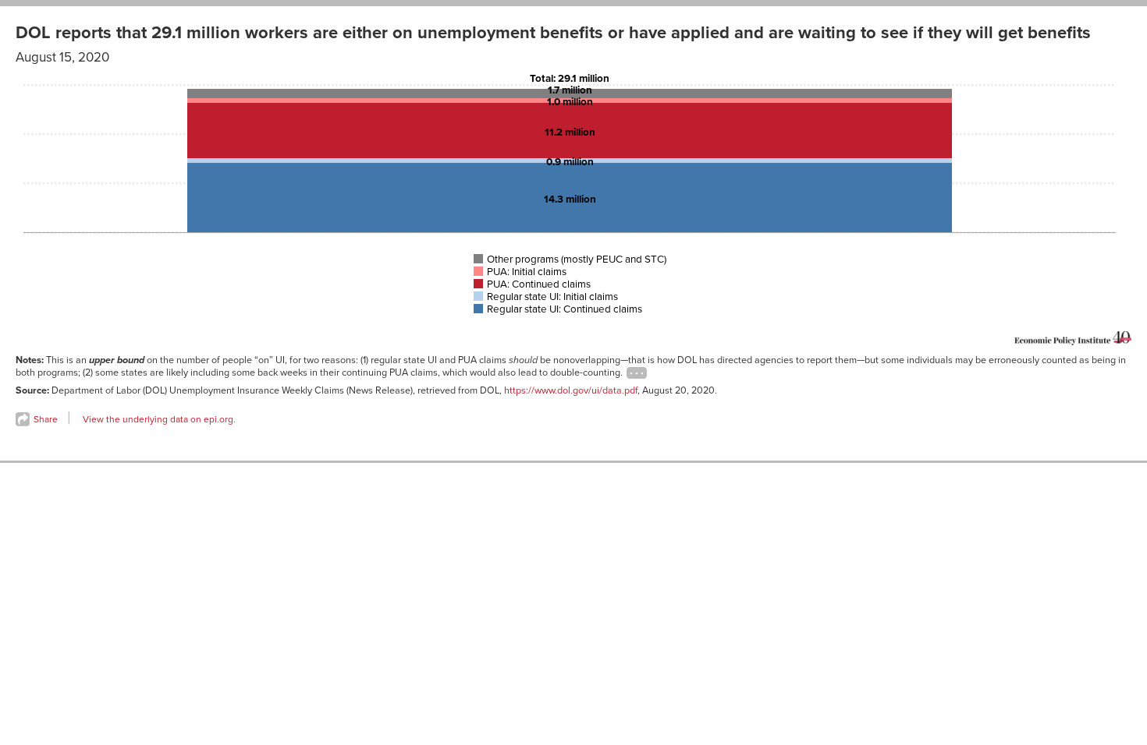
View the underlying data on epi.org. (159, 419)
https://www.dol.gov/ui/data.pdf (570, 390)
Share (44, 419)
